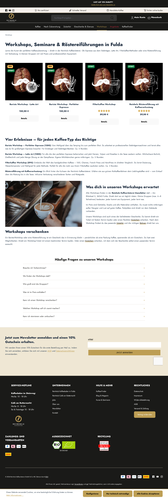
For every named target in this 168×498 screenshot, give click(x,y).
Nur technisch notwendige (117, 493)
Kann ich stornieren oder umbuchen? (38, 316)
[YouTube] (10, 10)
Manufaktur (56, 408)
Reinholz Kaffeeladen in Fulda (63, 391)
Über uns (55, 404)
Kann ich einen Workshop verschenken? (40, 300)
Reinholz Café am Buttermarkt (63, 395)
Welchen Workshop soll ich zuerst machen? (41, 308)
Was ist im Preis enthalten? (34, 292)
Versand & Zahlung (141, 408)
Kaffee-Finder (101, 391)
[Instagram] (13, 10)
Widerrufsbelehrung (142, 400)
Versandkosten (78, 484)
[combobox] (79, 18)
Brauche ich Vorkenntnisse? (34, 267)
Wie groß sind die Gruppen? (35, 284)
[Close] (165, 4)
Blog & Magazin (102, 395)
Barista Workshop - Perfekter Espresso (64, 106)
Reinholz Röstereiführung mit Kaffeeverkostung (144, 106)
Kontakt (55, 412)
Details (24, 118)
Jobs (54, 400)
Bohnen (143, 223)
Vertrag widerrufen (144, 414)
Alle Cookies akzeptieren (148, 493)
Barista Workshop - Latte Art (24, 104)
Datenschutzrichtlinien (65, 351)
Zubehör (120, 223)
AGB (49, 351)
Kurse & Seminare (103, 400)
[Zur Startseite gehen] (11, 18)
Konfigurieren (92, 493)
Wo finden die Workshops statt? (36, 276)
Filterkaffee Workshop (104, 104)
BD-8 (46, 477)
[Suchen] (112, 18)
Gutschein (135, 219)
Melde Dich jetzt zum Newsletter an (96, 5)
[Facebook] (6, 10)
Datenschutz (138, 391)
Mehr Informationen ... (14, 495)
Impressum (138, 395)
